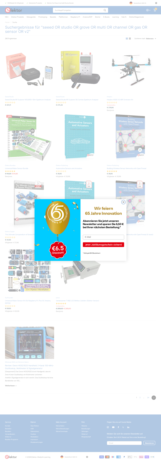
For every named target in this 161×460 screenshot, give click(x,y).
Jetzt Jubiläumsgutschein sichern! (103, 244)
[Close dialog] (123, 202)
